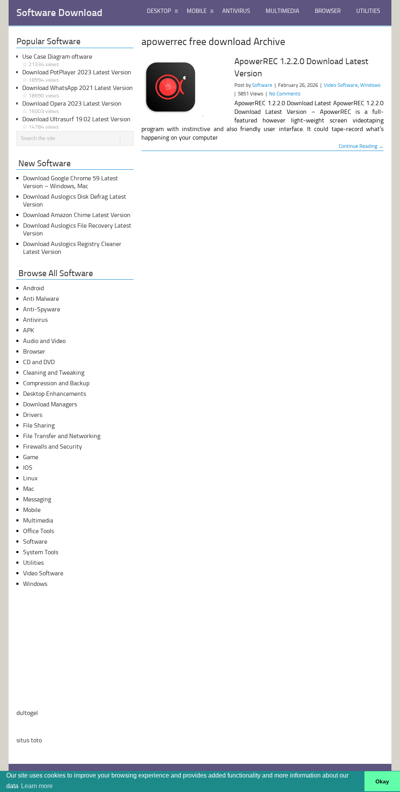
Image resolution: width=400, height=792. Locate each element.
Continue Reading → (361, 146)
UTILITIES (368, 10)
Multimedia (38, 520)
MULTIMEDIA (282, 10)
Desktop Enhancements (54, 393)
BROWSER (328, 10)
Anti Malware (41, 298)
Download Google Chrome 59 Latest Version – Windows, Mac (70, 182)
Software (262, 85)
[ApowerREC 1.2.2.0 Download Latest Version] (184, 86)
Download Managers (50, 404)
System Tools (40, 552)
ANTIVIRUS (236, 10)
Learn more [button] (37, 786)
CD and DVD (39, 362)
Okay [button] (382, 781)
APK (28, 330)
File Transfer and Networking (61, 436)
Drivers (32, 414)
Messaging (37, 499)
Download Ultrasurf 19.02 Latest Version (76, 122)
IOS (27, 467)
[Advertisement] (75, 648)
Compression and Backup (56, 383)
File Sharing (39, 425)
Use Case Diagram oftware (57, 60)
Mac (28, 488)
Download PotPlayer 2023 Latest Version (76, 75)
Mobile (32, 510)
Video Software (341, 85)
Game (30, 457)
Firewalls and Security (52, 446)
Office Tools (38, 531)
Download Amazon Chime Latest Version (76, 215)
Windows (370, 85)
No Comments (284, 94)
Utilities (33, 562)
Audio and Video (44, 341)
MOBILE (197, 10)
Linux (30, 478)
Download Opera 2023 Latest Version (71, 107)
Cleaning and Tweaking (53, 372)
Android (33, 288)
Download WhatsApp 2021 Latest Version (77, 91)
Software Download (59, 13)
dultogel (27, 713)
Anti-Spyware (41, 309)
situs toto (29, 740)
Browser (34, 351)
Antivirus (35, 319)
